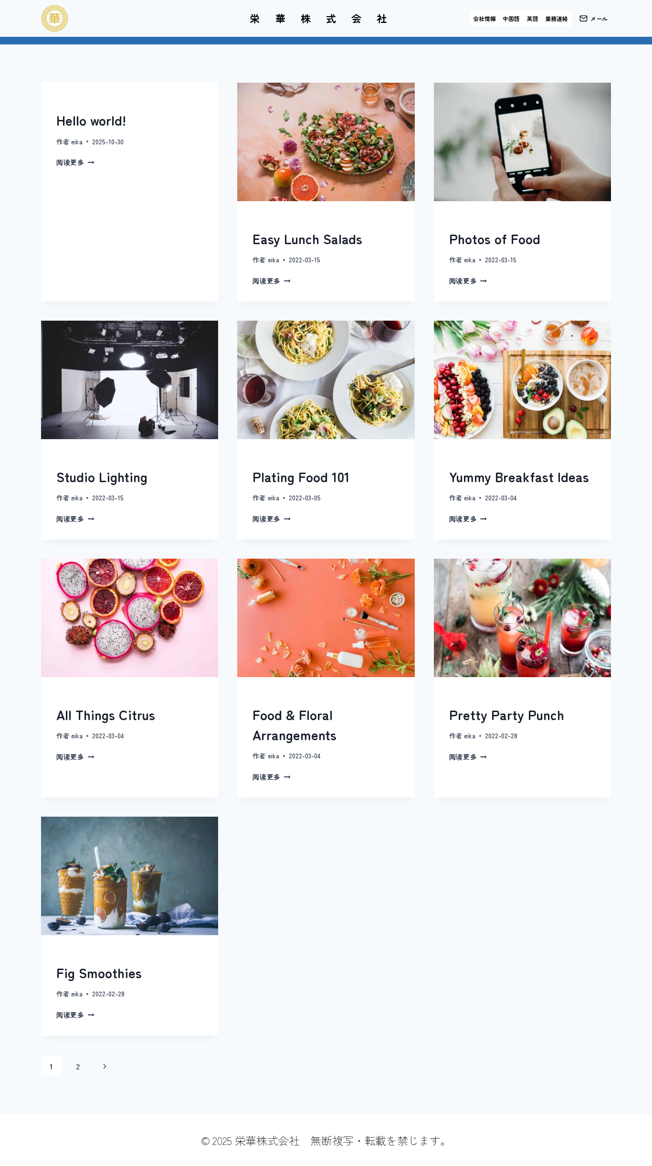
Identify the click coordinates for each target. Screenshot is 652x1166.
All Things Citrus (105, 714)
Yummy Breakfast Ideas (519, 476)
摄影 (455, 221)
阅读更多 (75, 162)
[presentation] (325, 142)
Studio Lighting (101, 476)
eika (77, 141)
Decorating (75, 697)
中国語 (511, 18)
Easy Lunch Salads (307, 238)
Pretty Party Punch (506, 714)
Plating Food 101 (301, 476)
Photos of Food (494, 238)
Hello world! (91, 120)
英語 (532, 18)
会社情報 (484, 18)
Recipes (265, 221)
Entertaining (273, 459)
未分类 (65, 102)
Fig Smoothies (99, 972)
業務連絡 (556, 18)
